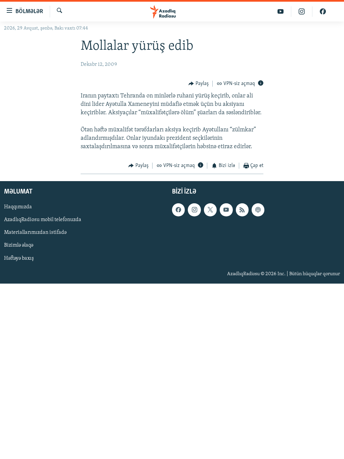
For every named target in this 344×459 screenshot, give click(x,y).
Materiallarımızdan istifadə (35, 232)
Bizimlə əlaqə (18, 245)
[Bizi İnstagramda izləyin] (301, 11)
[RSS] (242, 209)
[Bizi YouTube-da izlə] (280, 11)
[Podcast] (258, 209)
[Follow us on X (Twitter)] (210, 209)
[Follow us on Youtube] (226, 209)
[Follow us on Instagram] (194, 209)
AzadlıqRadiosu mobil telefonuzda (42, 219)
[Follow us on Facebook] (178, 209)
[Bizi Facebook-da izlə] (322, 11)
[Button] (198, 83)
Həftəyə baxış (19, 258)
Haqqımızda (18, 207)
